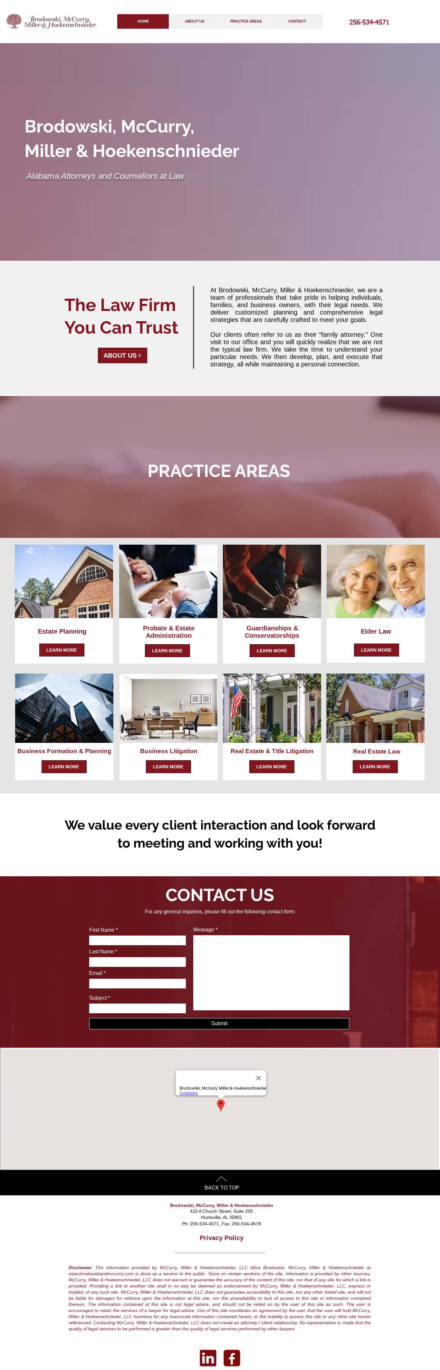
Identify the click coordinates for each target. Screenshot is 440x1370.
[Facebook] (232, 1358)
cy (240, 1237)
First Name (101, 930)
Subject (98, 998)
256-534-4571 (369, 22)
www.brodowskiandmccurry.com (101, 1273)
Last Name (101, 951)
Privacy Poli (218, 1237)
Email (95, 973)
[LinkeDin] (208, 1358)
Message (203, 929)
